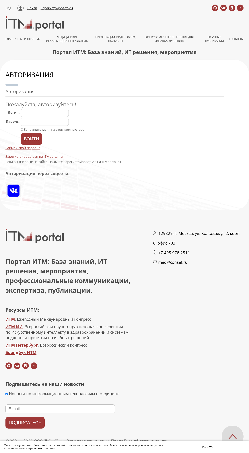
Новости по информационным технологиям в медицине (63, 393)
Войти (32, 8)
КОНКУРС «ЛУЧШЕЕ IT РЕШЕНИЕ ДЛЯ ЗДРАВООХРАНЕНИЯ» (169, 39)
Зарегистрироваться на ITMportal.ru (34, 156)
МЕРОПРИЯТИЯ (30, 39)
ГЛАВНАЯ (11, 39)
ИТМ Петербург (21, 345)
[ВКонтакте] (13, 190)
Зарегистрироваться (57, 8)
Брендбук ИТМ (20, 352)
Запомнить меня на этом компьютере (53, 129)
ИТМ (10, 319)
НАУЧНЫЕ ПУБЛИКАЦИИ (214, 39)
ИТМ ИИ (14, 326)
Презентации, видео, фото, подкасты (115, 39)
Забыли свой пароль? (22, 148)
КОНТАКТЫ (236, 39)
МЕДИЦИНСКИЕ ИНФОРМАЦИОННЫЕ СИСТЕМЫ (67, 39)
